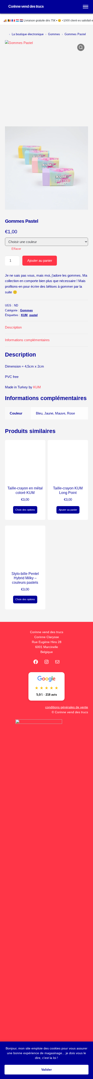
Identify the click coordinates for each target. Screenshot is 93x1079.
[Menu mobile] (85, 7)
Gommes (54, 34)
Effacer (16, 248)
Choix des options (25, 509)
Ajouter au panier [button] (68, 509)
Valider (46, 1069)
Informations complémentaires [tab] (27, 340)
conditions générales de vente (66, 707)
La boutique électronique (28, 34)
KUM (24, 315)
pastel (33, 315)
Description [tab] (13, 327)
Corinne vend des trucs (26, 6)
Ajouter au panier (39, 260)
